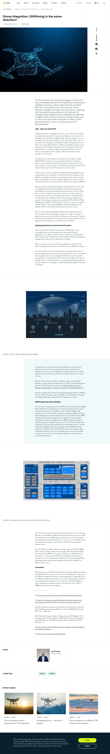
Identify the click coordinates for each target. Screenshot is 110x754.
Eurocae (69, 393)
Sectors (26, 3)
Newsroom (80, 3)
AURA (81, 549)
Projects (45, 3)
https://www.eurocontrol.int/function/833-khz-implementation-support (59, 595)
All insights (7, 9)
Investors (63, 3)
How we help (35, 3)
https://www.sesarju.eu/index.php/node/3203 (51, 634)
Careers (88, 3)
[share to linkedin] (96, 44)
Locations (54, 3)
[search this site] (104, 3)
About (18, 3)
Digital (42, 673)
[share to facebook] (96, 49)
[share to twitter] (96, 54)
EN (97, 3)
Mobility (51, 673)
